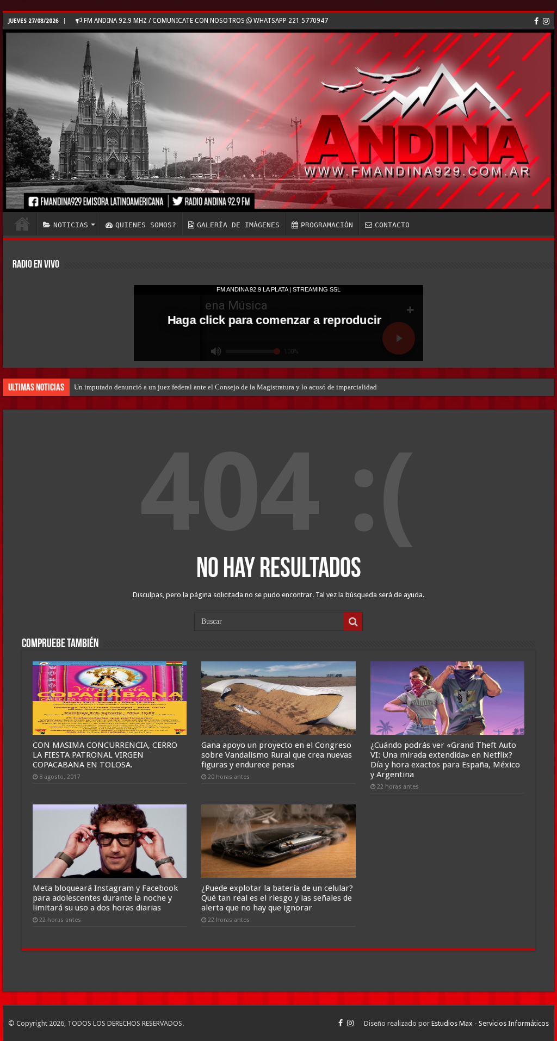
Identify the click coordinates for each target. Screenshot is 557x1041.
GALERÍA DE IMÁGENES (238, 225)
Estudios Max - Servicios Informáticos (490, 1023)
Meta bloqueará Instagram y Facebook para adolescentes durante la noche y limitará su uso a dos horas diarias (105, 898)
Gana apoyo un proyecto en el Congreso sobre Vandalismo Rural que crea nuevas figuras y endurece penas (276, 755)
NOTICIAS (70, 225)
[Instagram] (546, 21)
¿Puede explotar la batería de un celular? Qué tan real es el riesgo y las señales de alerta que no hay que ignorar (277, 898)
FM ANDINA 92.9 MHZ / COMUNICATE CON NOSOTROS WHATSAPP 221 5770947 (205, 20)
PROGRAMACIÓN (327, 225)
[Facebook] (536, 21)
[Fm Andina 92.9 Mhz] (278, 120)
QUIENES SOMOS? (145, 225)
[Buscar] (353, 621)
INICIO (22, 223)
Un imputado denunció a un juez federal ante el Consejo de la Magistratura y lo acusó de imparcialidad (225, 387)
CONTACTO (392, 225)
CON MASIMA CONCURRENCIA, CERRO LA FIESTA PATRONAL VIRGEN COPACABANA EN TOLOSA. (105, 755)
